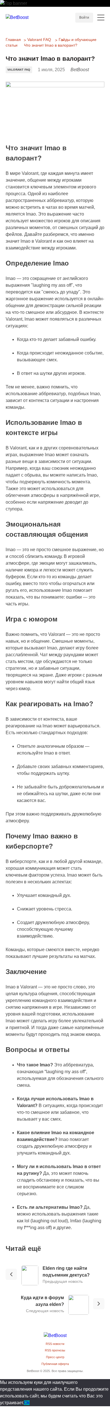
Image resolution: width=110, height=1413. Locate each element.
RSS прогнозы (55, 1350)
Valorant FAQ (39, 39)
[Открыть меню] (100, 17)
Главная (13, 39)
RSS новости (55, 1343)
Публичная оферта (55, 1364)
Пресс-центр (55, 1357)
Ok (27, 1402)
